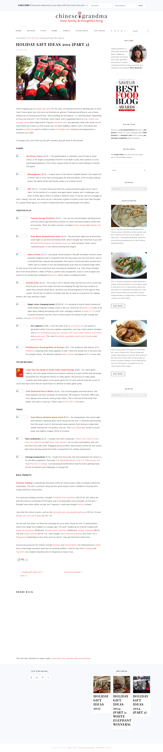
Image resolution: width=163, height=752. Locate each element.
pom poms (97, 332)
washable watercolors (75, 336)
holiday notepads (85, 530)
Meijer (98, 545)
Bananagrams (34, 174)
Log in (108, 748)
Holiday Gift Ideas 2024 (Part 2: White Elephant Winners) (122, 710)
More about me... (136, 68)
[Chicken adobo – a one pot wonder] (129, 346)
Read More (118, 306)
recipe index (119, 154)
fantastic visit (126, 135)
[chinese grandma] (81, 23)
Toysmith (20, 552)
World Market (71, 545)
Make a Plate (34, 254)
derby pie (30, 129)
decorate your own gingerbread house (70, 512)
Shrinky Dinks (32, 283)
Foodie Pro (71, 748)
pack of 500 (32, 318)
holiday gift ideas (43, 108)
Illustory (53, 275)
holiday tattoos (30, 533)
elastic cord (87, 308)
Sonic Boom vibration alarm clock (47, 417)
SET (30, 189)
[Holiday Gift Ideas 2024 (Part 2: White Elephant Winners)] (121, 692)
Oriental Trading (24, 483)
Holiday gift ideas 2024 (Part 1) (140, 704)
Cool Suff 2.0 (70, 401)
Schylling (88, 548)
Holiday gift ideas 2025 (101, 702)
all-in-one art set (76, 326)
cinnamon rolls (60, 122)
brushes (89, 336)
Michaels (56, 545)
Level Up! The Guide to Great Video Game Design (50, 370)
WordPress (100, 748)
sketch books (37, 339)
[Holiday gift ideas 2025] (102, 692)
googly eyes (39, 336)
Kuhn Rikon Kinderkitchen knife (45, 236)
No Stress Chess (34, 156)
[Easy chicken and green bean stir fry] (129, 278)
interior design (79, 225)
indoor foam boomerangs (71, 533)
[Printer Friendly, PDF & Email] (22, 560)
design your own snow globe (29, 515)
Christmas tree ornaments (64, 497)
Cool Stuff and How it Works (40, 391)
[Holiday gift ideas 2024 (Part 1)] (141, 692)
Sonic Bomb (76, 427)
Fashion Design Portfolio (43, 218)
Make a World (68, 354)
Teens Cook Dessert (58, 442)
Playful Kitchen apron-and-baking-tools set (51, 243)
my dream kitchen (127, 130)
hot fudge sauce (63, 129)
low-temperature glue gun (48, 332)
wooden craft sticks (70, 332)
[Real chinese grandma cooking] (129, 227)
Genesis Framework (87, 748)
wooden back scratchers (56, 530)
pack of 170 (89, 311)
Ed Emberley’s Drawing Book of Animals (45, 347)
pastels (61, 336)
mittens (80, 504)
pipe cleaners (85, 332)
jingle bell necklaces (25, 530)
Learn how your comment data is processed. (71, 658)
